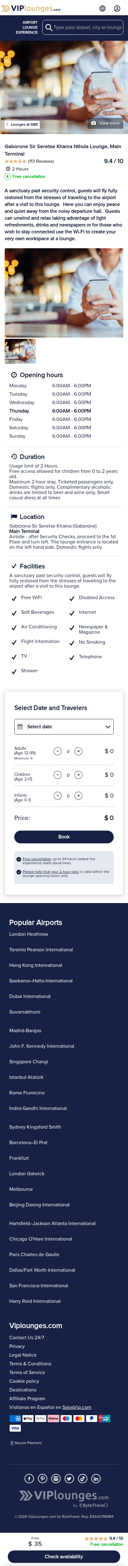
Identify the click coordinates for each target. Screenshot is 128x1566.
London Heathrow (28, 934)
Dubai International (30, 996)
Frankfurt (19, 1158)
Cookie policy (24, 1381)
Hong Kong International (35, 965)
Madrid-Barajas (25, 1031)
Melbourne (21, 1189)
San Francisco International (38, 1286)
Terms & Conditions (30, 1364)
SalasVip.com (76, 1407)
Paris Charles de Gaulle (34, 1254)
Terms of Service (27, 1372)
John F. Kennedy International (41, 1046)
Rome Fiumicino (27, 1093)
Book (64, 837)
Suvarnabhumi (24, 1012)
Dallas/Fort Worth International (42, 1270)
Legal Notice (23, 1355)
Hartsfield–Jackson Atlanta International (52, 1223)
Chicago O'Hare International (40, 1239)
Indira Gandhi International (38, 1108)
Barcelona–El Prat (28, 1143)
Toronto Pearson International (41, 950)
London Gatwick (26, 1174)
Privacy (17, 1346)
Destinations (22, 1390)
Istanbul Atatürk (26, 1077)
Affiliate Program (27, 1399)
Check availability (64, 1557)
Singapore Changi (28, 1062)
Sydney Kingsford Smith (35, 1127)
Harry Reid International (35, 1301)
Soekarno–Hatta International (41, 981)
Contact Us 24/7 (26, 1338)
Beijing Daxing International (39, 1205)
